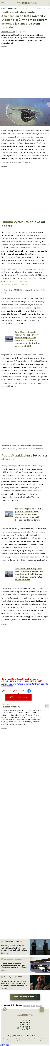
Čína (33, 1005)
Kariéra (25, 1024)
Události (12, 8)
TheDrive (11, 684)
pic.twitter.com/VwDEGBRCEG (14, 284)
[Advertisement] (25, 72)
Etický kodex (25, 1028)
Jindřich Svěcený (8, 32)
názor (39, 1005)
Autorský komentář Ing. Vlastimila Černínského (24, 685)
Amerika (26, 1005)
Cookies (25, 1026)
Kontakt (25, 1020)
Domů (3, 8)
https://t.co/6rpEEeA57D (20, 281)
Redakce (25, 1022)
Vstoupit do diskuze (19, 697)
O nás (25, 1030)
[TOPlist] (4, 1045)
